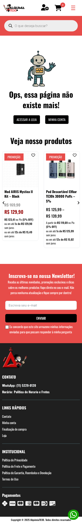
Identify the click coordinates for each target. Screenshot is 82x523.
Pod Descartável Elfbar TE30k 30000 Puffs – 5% (61, 196)
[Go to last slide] (3, 202)
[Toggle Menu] (73, 8)
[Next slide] (78, 202)
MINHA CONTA (57, 119)
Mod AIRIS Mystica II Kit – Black (18, 194)
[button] (58, 8)
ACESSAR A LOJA (27, 119)
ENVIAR (41, 318)
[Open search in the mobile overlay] (41, 26)
